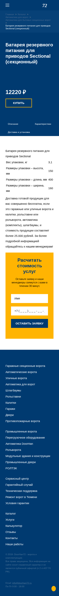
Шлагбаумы (13, 390)
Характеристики (43, 124)
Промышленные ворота (21, 431)
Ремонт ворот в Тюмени (21, 497)
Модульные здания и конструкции (28, 456)
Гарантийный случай (19, 484)
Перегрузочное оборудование (25, 437)
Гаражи (10, 408)
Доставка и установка (19, 132)
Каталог (11, 513)
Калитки (11, 402)
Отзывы (11, 532)
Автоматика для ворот (20, 384)
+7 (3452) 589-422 (51, 5)
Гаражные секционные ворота (25, 366)
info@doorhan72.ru (22, 583)
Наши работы (14, 544)
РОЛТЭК (11, 468)
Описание (13, 124)
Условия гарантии (17, 503)
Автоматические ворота (21, 372)
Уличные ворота (16, 378)
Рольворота (13, 449)
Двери (10, 415)
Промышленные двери (21, 462)
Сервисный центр (17, 478)
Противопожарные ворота (23, 421)
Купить (18, 103)
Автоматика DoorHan (19, 443)
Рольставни (13, 396)
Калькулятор (14, 525)
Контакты (12, 538)
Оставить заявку (29, 323)
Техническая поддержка (21, 491)
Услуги (10, 519)
